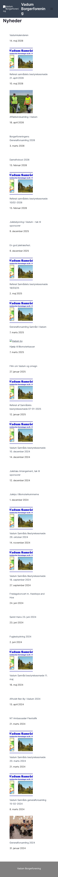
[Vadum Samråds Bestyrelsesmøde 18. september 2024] (21, 560)
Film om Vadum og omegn (23, 366)
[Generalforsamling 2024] (21, 827)
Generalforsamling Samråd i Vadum (28, 326)
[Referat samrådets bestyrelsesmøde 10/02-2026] (21, 183)
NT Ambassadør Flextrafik (23, 718)
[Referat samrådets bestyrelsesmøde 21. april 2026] (21, 59)
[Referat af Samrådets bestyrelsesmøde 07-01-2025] (21, 390)
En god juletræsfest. (20, 245)
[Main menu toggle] (51, 9)
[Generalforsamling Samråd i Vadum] (21, 311)
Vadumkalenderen (19, 35)
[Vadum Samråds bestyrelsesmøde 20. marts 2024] (21, 742)
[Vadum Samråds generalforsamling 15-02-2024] (21, 784)
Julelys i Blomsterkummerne (24, 494)
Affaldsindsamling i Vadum (23, 117)
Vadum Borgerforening (33, 8)
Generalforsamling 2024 (22, 842)
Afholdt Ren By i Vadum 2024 (25, 698)
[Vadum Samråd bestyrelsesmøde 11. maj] (21, 660)
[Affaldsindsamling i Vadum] (21, 101)
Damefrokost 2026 (19, 159)
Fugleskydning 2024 (20, 636)
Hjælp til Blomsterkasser (22, 346)
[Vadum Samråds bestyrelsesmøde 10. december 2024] (21, 432)
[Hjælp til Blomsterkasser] (16, 341)
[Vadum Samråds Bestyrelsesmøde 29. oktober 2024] (21, 518)
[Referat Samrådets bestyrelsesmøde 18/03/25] (21, 269)
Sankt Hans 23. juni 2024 (23, 617)
